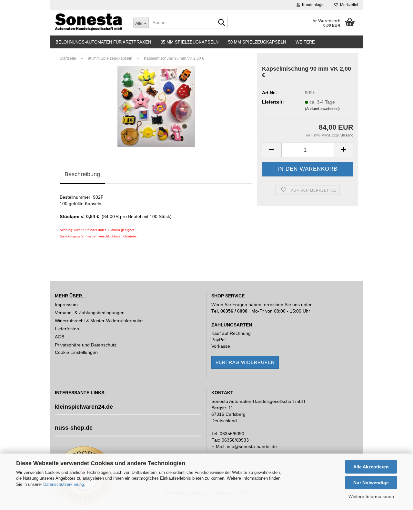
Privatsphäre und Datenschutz (85, 344)
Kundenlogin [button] (312, 5)
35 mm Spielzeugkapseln (189, 42)
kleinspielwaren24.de (84, 407)
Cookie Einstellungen (76, 352)
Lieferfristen (67, 328)
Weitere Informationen (371, 496)
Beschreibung (82, 174)
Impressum (66, 304)
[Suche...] (222, 23)
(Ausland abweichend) (322, 109)
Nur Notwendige (371, 482)
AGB (59, 336)
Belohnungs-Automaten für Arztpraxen (103, 42)
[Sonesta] (89, 22)
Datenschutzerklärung (63, 484)
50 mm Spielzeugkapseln (257, 42)
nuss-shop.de (74, 428)
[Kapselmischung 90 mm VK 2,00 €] (156, 106)
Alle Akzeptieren (371, 466)
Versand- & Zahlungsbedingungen (90, 312)
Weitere (305, 42)
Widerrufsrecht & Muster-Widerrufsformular (99, 320)
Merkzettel (348, 5)
